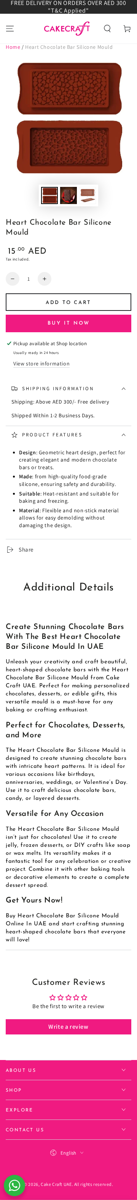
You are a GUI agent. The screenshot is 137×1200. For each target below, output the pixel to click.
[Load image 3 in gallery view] (87, 195)
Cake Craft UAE (56, 1184)
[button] (107, 28)
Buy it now (69, 323)
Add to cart (68, 302)
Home (13, 46)
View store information (41, 363)
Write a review (68, 1027)
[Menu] (10, 28)
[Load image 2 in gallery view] (68, 195)
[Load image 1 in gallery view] (49, 195)
